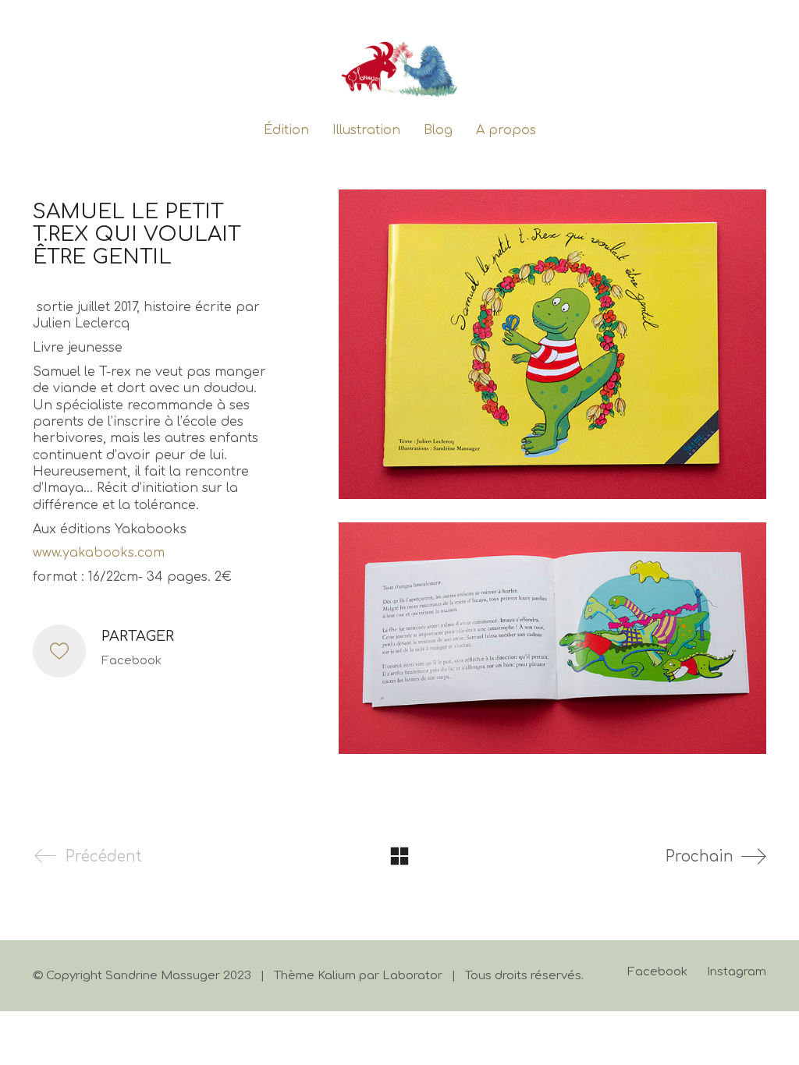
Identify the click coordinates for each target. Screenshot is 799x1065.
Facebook (131, 660)
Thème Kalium (315, 975)
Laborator (412, 975)
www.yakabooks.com (99, 553)
